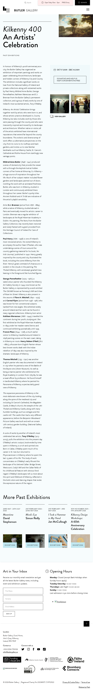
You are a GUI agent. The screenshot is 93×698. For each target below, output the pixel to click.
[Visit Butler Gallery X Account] (22, 649)
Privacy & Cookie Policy (71, 682)
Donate (84, 2)
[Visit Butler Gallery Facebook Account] (33, 649)
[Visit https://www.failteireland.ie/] (76, 659)
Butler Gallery (23, 9)
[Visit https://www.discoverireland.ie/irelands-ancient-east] (10, 668)
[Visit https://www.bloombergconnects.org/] (71, 668)
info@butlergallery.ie (10, 652)
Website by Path (84, 687)
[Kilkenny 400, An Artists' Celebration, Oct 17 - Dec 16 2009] (59, 103)
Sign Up (9, 614)
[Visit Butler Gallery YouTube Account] (38, 649)
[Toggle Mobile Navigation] (87, 9)
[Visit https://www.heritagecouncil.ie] (50, 668)
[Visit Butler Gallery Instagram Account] (28, 649)
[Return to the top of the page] (86, 624)
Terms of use (85, 682)
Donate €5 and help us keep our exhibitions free (68, 79)
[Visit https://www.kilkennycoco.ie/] (34, 660)
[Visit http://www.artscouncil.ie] (12, 660)
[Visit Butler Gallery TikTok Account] (44, 649)
